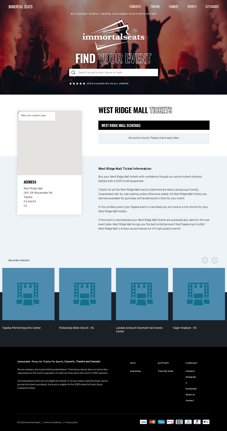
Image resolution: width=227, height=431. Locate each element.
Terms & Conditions (52, 422)
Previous (205, 260)
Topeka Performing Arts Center (21, 328)
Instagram (191, 377)
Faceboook (191, 389)
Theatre (155, 6)
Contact (190, 400)
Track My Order (165, 371)
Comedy (173, 6)
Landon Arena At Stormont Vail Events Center (139, 329)
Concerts (135, 6)
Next (215, 260)
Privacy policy (71, 422)
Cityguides (212, 6)
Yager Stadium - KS (185, 328)
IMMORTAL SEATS (20, 7)
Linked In (190, 371)
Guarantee (135, 371)
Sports (191, 6)
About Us (190, 394)
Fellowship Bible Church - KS (76, 328)
